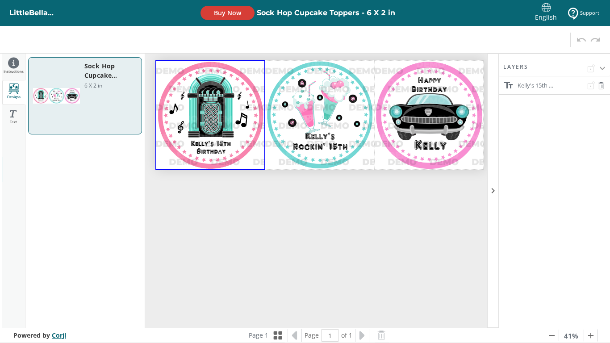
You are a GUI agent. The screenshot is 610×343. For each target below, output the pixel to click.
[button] (554, 69)
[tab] (14, 66)
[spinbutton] (330, 335)
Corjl (59, 335)
